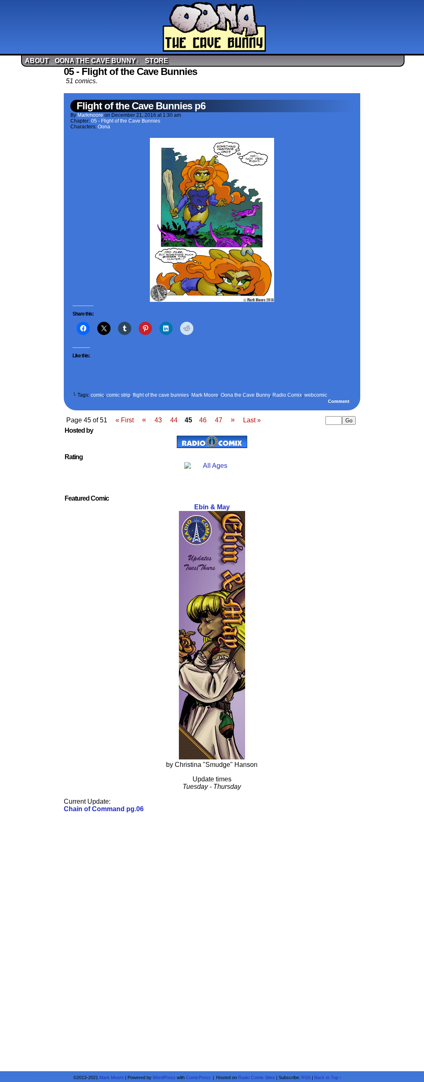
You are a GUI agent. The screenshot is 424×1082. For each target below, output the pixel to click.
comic (97, 395)
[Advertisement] (212, 941)
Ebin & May (212, 507)
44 (174, 420)
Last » (252, 420)
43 (158, 420)
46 (203, 420)
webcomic (315, 395)
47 (218, 420)
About (37, 60)
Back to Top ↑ (328, 1077)
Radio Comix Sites (256, 1077)
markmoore (90, 115)
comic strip (118, 395)
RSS (306, 1077)
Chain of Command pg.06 (104, 808)
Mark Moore (204, 395)
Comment (339, 401)
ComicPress (198, 1077)
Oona (104, 127)
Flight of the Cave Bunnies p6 (141, 105)
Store (156, 60)
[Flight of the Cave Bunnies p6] (212, 299)
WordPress (164, 1077)
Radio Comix (287, 395)
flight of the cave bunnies (161, 395)
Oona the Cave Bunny (97, 60)
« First (125, 420)
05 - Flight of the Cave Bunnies (125, 121)
